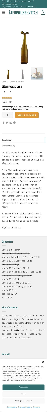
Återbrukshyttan (23, 13)
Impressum (36, 407)
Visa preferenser (23, 401)
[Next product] (4, 92)
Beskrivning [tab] (6, 140)
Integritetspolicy (25, 407)
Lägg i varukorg (27, 115)
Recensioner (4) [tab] (8, 145)
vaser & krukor (17, 82)
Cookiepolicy (12, 407)
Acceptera (23, 387)
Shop (4, 82)
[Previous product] (10, 92)
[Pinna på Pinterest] (14, 123)
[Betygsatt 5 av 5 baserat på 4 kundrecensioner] (23, 98)
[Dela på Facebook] (4, 123)
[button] (43, 362)
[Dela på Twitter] (7, 123)
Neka (23, 394)
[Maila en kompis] (11, 123)
